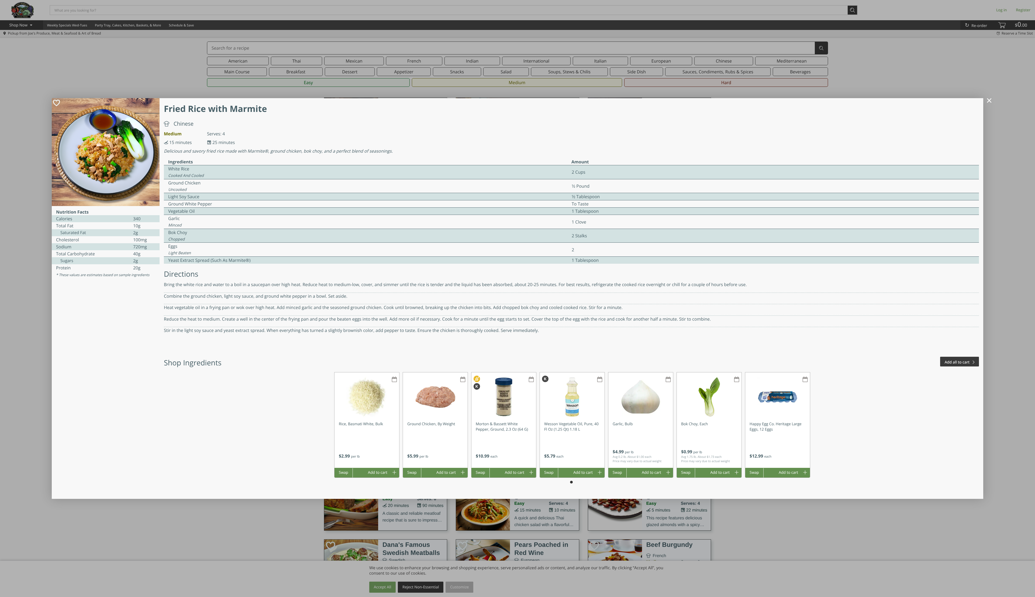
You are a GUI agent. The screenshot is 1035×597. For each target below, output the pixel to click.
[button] (366, 420)
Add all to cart (957, 362)
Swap (343, 472)
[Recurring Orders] (394, 380)
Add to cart (377, 472)
